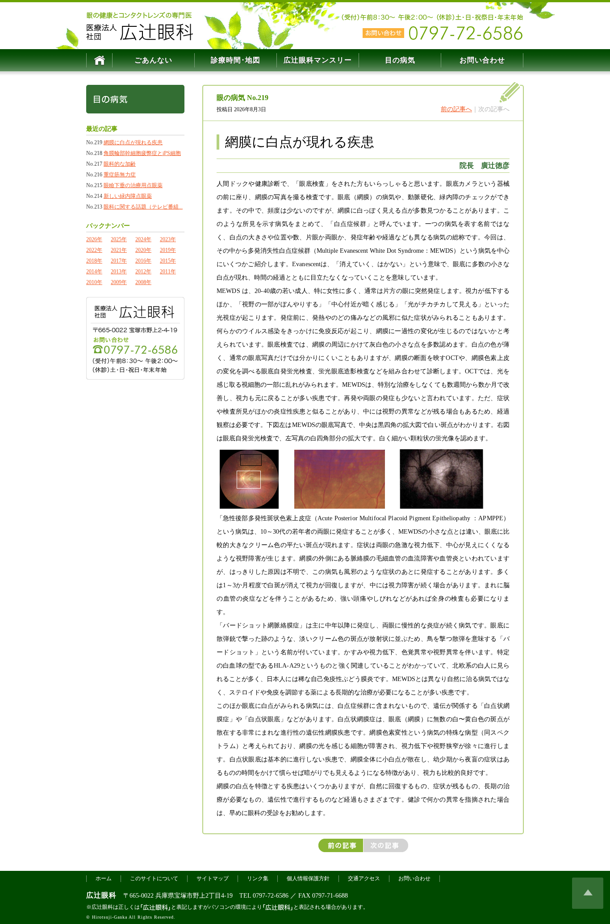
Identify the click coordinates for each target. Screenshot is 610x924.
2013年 (119, 271)
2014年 (94, 271)
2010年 (94, 282)
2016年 (143, 261)
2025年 (119, 239)
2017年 (119, 261)
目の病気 (400, 60)
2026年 (94, 239)
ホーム (104, 878)
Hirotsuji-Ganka (109, 917)
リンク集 (257, 878)
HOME (99, 60)
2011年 (168, 271)
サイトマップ (212, 878)
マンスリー (318, 60)
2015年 (168, 261)
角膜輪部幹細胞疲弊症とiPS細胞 (142, 153)
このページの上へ (587, 893)
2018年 (94, 261)
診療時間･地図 (235, 60)
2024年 (143, 239)
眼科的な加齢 (120, 164)
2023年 (168, 239)
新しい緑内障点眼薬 (128, 196)
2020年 (143, 250)
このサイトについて (154, 878)
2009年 (119, 282)
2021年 (119, 250)
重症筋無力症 (120, 174)
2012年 (143, 271)
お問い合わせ (482, 60)
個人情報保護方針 (308, 878)
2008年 (143, 282)
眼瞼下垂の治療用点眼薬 (133, 185)
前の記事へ (456, 109)
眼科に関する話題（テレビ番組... (143, 207)
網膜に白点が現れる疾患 (133, 142)
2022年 (94, 250)
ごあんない (153, 60)
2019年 (168, 250)
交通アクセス (364, 878)
